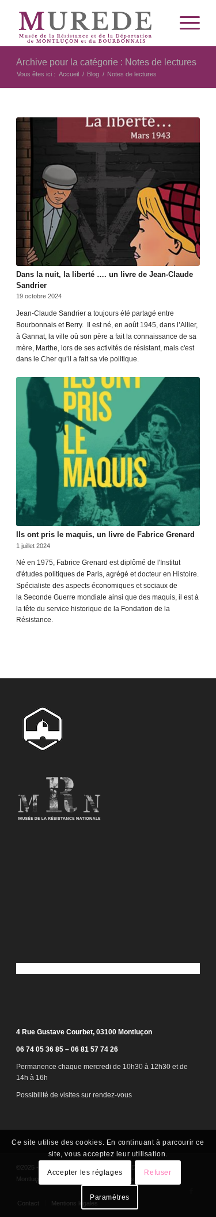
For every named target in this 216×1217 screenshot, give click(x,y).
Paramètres (110, 1197)
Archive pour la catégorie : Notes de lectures (106, 62)
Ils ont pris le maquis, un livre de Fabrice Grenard (105, 534)
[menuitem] (184, 23)
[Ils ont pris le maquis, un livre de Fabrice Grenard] (108, 451)
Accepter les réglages (85, 1172)
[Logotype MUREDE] (89, 23)
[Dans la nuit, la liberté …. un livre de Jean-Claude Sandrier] (108, 192)
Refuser (157, 1172)
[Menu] (184, 23)
